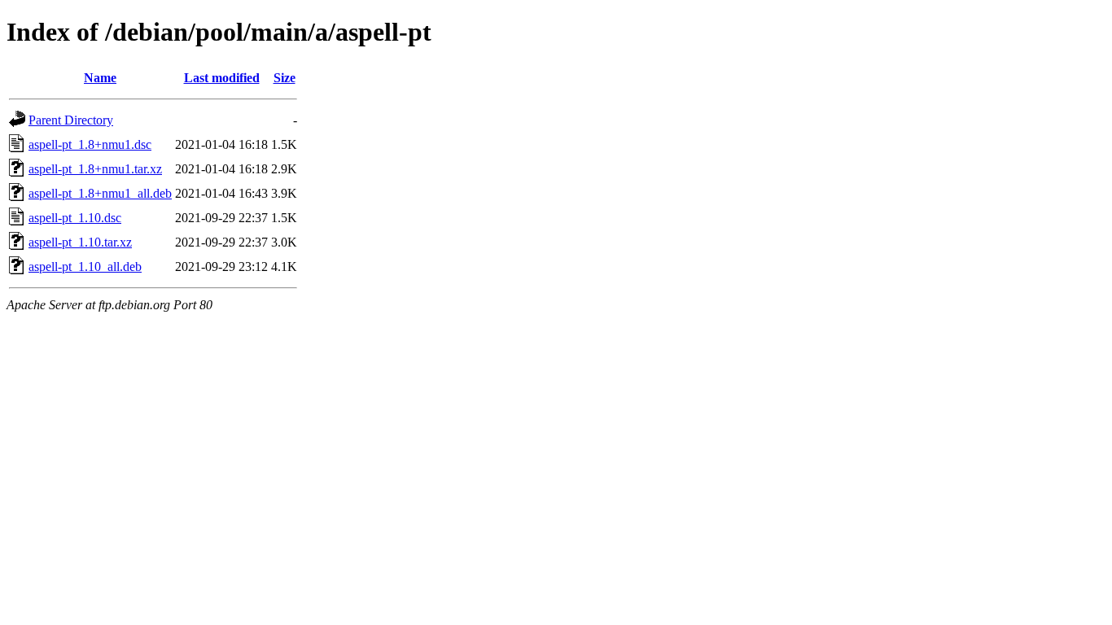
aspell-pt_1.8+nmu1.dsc (89, 144)
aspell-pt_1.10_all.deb (85, 266)
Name (100, 78)
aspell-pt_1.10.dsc (74, 218)
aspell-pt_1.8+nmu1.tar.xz (95, 169)
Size (285, 78)
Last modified (222, 78)
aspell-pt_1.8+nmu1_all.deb (100, 193)
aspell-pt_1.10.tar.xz (80, 242)
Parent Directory (70, 120)
